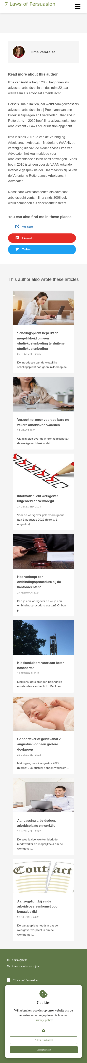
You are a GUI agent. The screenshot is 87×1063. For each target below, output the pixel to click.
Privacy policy (43, 1020)
